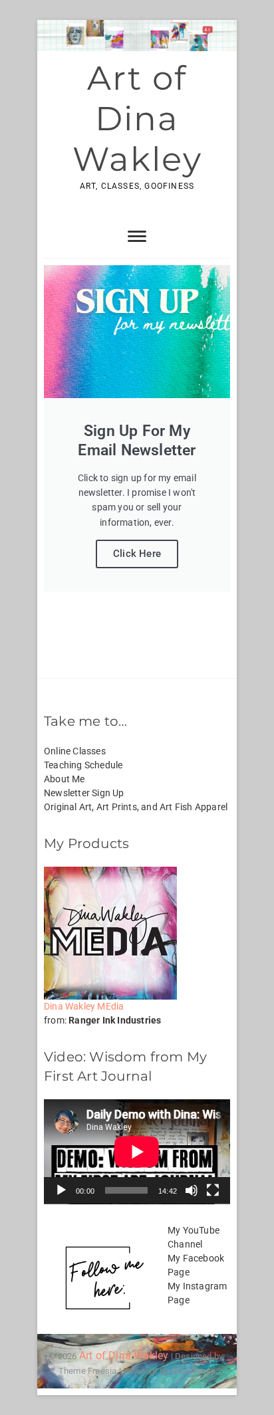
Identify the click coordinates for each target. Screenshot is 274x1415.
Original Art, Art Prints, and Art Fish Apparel (135, 807)
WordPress (193, 1371)
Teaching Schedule (83, 765)
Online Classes (75, 751)
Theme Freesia (88, 1371)
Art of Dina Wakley (137, 118)
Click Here (137, 554)
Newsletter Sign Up (84, 793)
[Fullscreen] (212, 1190)
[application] (137, 1151)
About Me (64, 779)
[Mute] (191, 1190)
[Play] (61, 1190)
